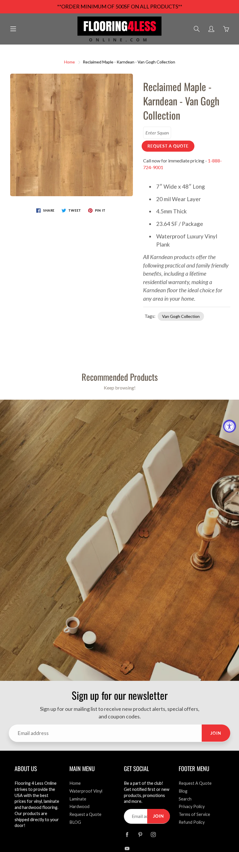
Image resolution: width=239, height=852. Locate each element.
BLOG (75, 822)
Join (216, 733)
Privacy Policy (192, 806)
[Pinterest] (140, 835)
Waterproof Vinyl (85, 791)
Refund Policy (192, 822)
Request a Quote (85, 814)
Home (69, 61)
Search (185, 798)
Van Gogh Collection (181, 316)
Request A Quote (195, 783)
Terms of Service (194, 814)
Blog (183, 791)
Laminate (77, 798)
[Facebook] (127, 835)
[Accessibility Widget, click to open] (229, 426)
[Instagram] (153, 835)
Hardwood (79, 806)
